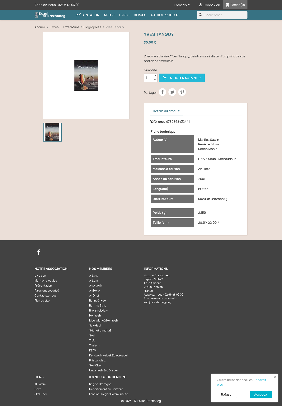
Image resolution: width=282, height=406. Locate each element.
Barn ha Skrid (97, 305)
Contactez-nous (46, 295)
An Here (94, 290)
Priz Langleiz (97, 360)
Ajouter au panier (182, 78)
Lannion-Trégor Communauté (108, 394)
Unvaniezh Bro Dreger (103, 370)
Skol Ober (95, 365)
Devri (38, 389)
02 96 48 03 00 (68, 5)
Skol (92, 335)
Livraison (40, 275)
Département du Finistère (106, 389)
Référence (158, 121)
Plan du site (42, 300)
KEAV (92, 350)
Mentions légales (46, 280)
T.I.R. (92, 340)
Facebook (39, 252)
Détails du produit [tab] (166, 111)
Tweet (172, 92)
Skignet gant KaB (100, 330)
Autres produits (165, 15)
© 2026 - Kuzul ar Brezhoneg (141, 401)
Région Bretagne (100, 384)
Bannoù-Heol (97, 300)
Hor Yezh (95, 315)
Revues (140, 15)
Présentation (87, 15)
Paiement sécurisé (47, 290)
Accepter (261, 394)
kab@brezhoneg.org (157, 302)
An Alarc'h (95, 285)
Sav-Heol (95, 325)
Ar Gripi (94, 295)
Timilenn (94, 345)
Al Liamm (94, 280)
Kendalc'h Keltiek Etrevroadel (108, 355)
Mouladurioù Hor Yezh (103, 320)
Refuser (227, 394)
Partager (162, 92)
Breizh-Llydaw (98, 310)
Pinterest (182, 92)
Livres (124, 15)
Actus (109, 15)
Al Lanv (93, 275)
